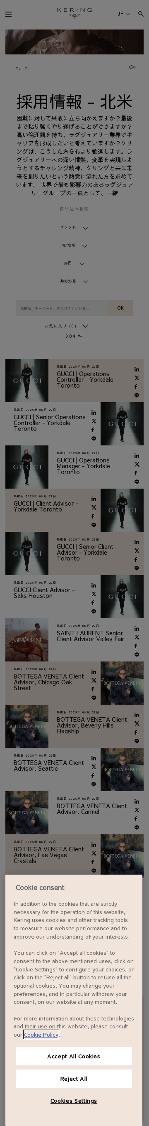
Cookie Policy (41, 1034)
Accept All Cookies (74, 1056)
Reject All (74, 1078)
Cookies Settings (74, 1100)
